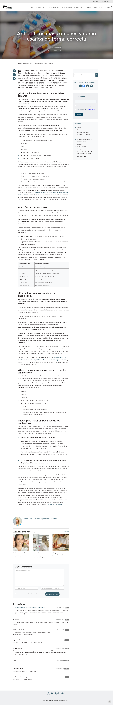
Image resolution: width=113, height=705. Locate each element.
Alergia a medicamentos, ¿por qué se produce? (60, 554)
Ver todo (66, 532)
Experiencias (88, 7)
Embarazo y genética (83, 137)
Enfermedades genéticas (84, 139)
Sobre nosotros (98, 7)
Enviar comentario (52, 594)
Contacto (107, 7)
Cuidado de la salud (83, 132)
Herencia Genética (82, 146)
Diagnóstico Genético (83, 134)
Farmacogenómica (56, 47)
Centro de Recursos (54, 7)
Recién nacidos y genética (85, 151)
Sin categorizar (81, 156)
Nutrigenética (81, 149)
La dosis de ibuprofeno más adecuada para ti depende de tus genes (39, 555)
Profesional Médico (67, 7)
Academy (95, 1)
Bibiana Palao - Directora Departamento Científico (40, 519)
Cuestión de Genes (56, 27)
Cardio (79, 130)
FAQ (100, 1)
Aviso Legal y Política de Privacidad (50, 700)
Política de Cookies (63, 700)
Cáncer (79, 127)
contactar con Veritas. (55, 504)
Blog (108, 1)
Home (31, 7)
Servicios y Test (40, 7)
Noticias (104, 1)
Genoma (79, 144)
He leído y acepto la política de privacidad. (27, 594)
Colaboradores (78, 7)
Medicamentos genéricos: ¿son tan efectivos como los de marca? (20, 555)
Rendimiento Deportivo (84, 154)
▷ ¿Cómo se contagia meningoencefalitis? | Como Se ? (29, 607)
